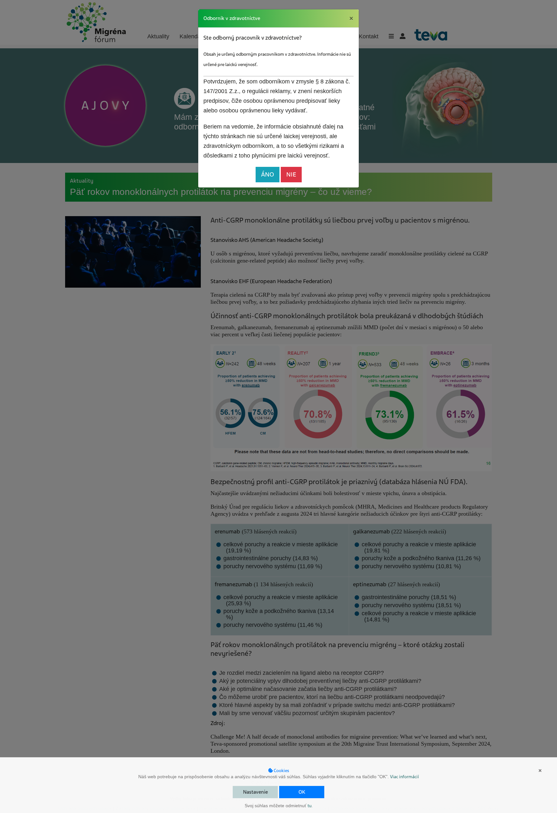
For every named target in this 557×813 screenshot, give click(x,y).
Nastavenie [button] (255, 792)
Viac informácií (404, 777)
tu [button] (309, 805)
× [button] (540, 770)
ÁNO (267, 174)
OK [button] (301, 792)
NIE (291, 174)
